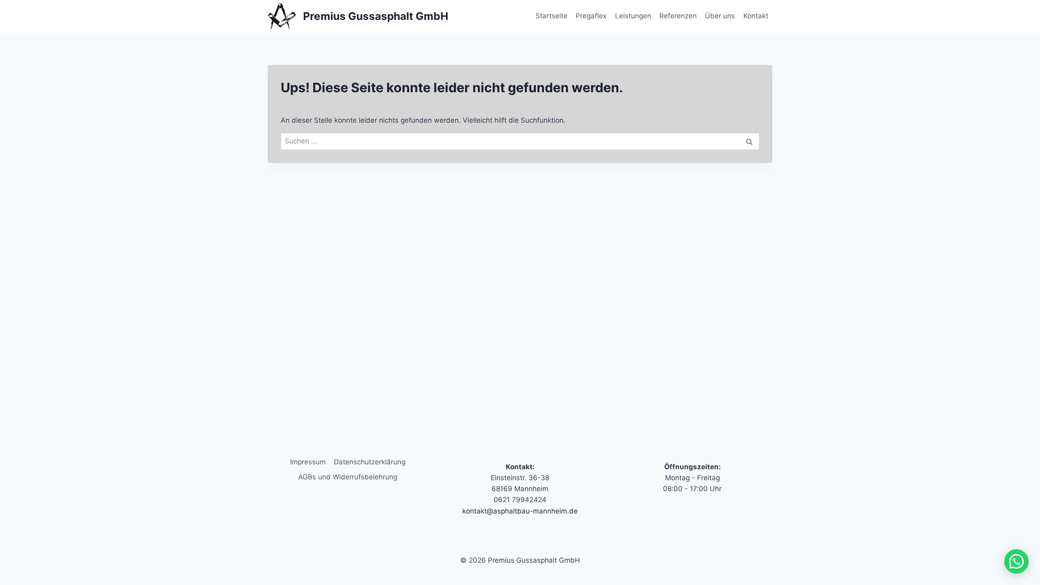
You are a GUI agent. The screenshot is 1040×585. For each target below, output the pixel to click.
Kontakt (755, 16)
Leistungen (633, 16)
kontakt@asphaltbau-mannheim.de (520, 511)
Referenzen (678, 16)
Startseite (551, 16)
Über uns (720, 16)
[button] (1016, 561)
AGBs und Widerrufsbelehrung (347, 477)
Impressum (308, 462)
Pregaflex (591, 16)
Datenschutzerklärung (369, 462)
